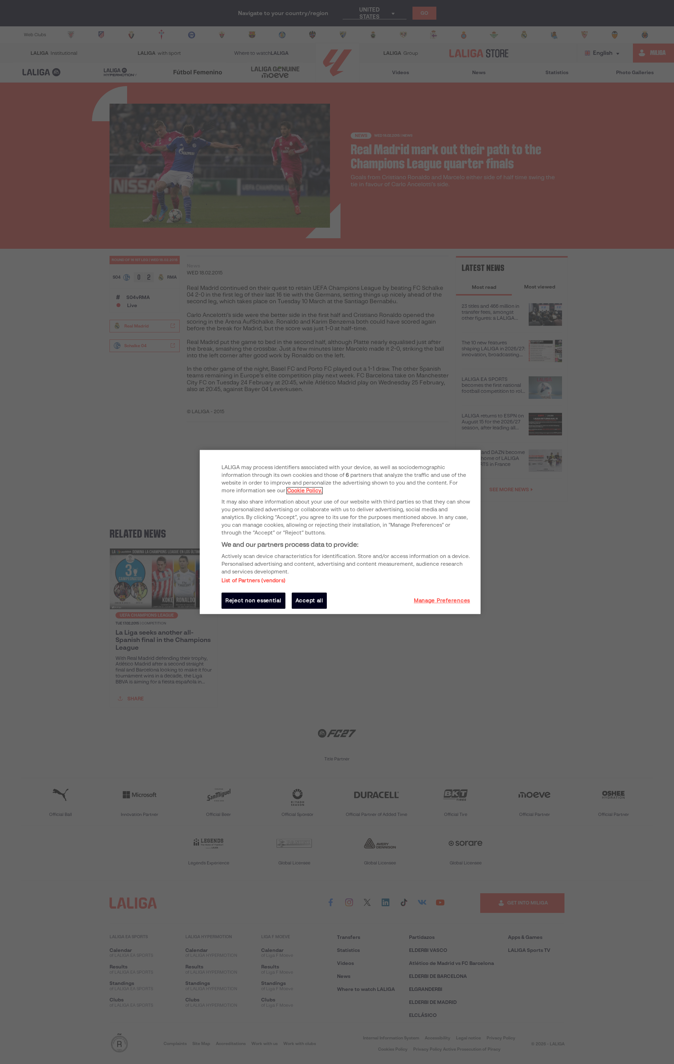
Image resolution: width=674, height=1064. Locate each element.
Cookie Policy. (304, 490)
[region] (340, 532)
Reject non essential (253, 600)
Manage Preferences (442, 600)
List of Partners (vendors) (253, 580)
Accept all (309, 600)
